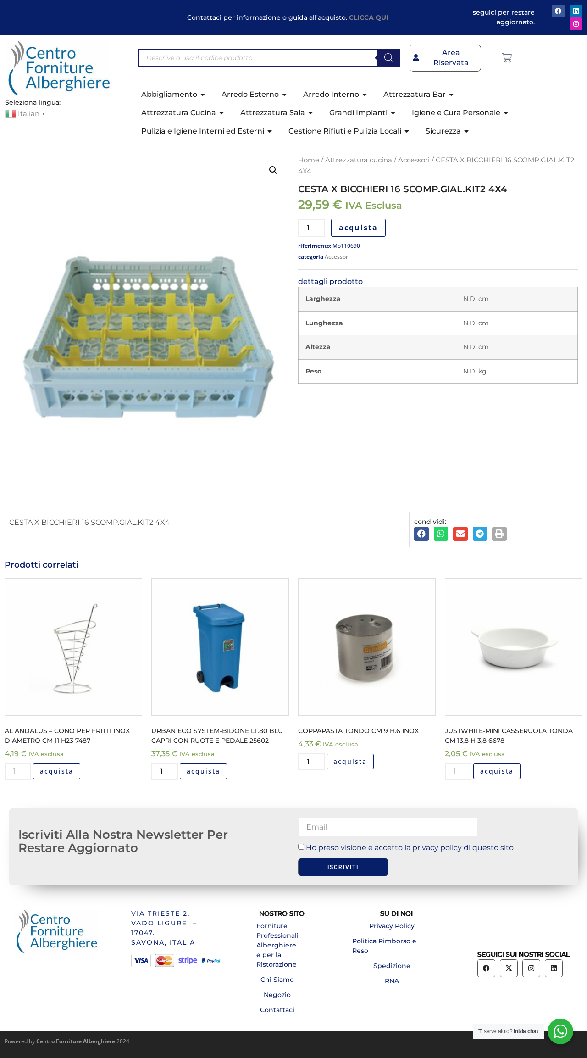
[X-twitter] (509, 968)
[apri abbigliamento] (203, 94)
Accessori (414, 160)
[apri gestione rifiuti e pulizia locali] (407, 131)
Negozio (277, 995)
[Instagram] (576, 23)
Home (308, 160)
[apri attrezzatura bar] (451, 94)
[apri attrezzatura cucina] (222, 112)
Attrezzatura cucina (358, 160)
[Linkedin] (554, 968)
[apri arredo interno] (365, 94)
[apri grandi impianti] (393, 112)
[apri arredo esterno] (284, 94)
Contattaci (277, 1010)
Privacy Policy (392, 926)
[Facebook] (558, 11)
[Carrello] (506, 58)
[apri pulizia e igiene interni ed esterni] (270, 131)
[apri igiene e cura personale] (506, 112)
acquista (358, 228)
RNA (392, 981)
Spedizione (391, 966)
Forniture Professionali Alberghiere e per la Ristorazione (277, 945)
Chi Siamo (277, 979)
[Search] (388, 58)
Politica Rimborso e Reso (384, 946)
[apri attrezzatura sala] (311, 112)
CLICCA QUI (368, 17)
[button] (273, 170)
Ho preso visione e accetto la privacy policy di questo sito (410, 847)
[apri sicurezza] (467, 131)
